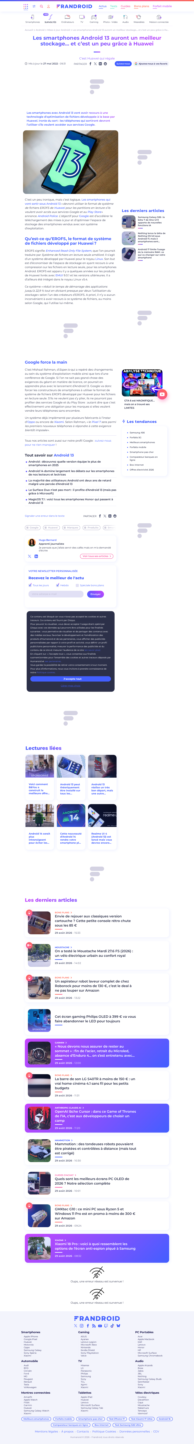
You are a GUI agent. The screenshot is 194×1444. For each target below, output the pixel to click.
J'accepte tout (73, 678)
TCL (83, 1381)
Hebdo (64, 585)
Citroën (28, 1370)
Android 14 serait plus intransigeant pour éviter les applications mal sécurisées (39, 838)
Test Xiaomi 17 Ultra (141, 1419)
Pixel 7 (96, 422)
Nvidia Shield (88, 1350)
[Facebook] (87, 1325)
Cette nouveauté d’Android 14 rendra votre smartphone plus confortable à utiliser (71, 838)
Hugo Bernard (48, 540)
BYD (26, 1368)
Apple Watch (30, 1399)
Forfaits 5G (135, 437)
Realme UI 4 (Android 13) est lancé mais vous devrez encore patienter (101, 838)
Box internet (137, 464)
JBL (140, 1373)
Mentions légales (46, 1431)
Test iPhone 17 (117, 1419)
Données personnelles (134, 1431)
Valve (83, 1355)
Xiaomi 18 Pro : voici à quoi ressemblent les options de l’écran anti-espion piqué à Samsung (95, 1246)
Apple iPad (86, 1397)
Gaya (140, 1402)
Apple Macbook (146, 1339)
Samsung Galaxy (33, 1350)
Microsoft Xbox (89, 1344)
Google (84, 216)
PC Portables (144, 1332)
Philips (84, 1373)
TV (80, 1361)
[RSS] (94, 1325)
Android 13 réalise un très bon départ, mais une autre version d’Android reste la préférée (102, 789)
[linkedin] (36, 556)
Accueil (29, 30)
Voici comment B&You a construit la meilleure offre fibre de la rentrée (38, 789)
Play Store (94, 212)
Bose (140, 1368)
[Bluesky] (118, 1325)
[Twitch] (106, 1325)
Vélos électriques (147, 1392)
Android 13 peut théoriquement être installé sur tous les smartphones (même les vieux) (70, 789)
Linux (99, 259)
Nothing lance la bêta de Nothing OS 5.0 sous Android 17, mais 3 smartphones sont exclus (152, 239)
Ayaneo (85, 1339)
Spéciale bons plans (91, 585)
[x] (29, 556)
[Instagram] (81, 1325)
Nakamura (143, 1408)
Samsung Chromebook (150, 1355)
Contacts (83, 1431)
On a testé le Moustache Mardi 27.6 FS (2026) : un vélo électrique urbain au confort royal (94, 953)
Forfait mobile (162, 6)
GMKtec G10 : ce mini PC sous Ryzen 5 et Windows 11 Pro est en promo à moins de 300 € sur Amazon (95, 1213)
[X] (75, 1325)
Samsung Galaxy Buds (150, 1379)
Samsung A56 (137, 432)
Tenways (142, 1410)
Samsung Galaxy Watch (36, 1410)
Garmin (28, 1405)
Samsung (86, 1376)
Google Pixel (30, 1339)
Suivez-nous (123, 63)
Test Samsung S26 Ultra (128, 1425)
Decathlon (143, 1399)
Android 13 (64, 455)
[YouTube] (100, 1325)
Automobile (29, 1361)
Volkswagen (30, 1387)
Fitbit (27, 1402)
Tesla (26, 1384)
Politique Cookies (104, 1431)
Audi (26, 1365)
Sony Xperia (30, 1353)
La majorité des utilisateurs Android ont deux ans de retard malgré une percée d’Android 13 (69, 482)
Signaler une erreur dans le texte (45, 515)
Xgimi (84, 1384)
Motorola (28, 1344)
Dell (140, 1342)
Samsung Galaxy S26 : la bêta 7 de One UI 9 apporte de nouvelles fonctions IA (151, 221)
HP (139, 1350)
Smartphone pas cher (142, 452)
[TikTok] (112, 1325)
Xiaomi (59, 422)
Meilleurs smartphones (142, 442)
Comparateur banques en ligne (70, 1425)
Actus (103, 6)
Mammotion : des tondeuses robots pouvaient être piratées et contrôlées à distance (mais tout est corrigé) (95, 1148)
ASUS (84, 1336)
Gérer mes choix (70, 685)
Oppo (31, 422)
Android (40, 30)
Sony (83, 1379)
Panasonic (86, 1370)
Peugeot (28, 1379)
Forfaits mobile (138, 447)
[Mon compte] (48, 6)
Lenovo (142, 1344)
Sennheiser (143, 1381)
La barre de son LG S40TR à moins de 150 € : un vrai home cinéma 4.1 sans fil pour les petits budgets (95, 1083)
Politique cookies (46, 672)
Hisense (85, 1365)
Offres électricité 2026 (142, 469)
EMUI (59, 275)
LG (82, 1368)
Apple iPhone (31, 1336)
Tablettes (84, 1392)
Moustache (143, 1405)
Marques (72, 527)
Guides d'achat (64, 1175)
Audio (139, 1361)
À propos (67, 1431)
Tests (113, 6)
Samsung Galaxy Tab (92, 1408)
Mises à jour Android (58, 30)
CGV (156, 1431)
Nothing (142, 1376)
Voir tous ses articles (95, 556)
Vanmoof (142, 1413)
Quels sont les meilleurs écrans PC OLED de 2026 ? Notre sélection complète (92, 1181)
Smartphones (116, 527)
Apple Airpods (145, 1365)
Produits (93, 527)
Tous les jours (40, 585)
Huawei (59, 208)
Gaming (83, 1332)
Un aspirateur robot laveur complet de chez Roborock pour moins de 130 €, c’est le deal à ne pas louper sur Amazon (93, 986)
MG (25, 1376)
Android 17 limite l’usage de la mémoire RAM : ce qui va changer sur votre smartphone (151, 253)
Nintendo (86, 1347)
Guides (125, 6)
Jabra (140, 1370)
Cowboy (142, 1397)
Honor (141, 1347)
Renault (28, 1381)
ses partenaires (53, 661)
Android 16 (165, 1419)
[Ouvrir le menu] (25, 6)
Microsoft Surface (147, 1353)
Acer (140, 1336)
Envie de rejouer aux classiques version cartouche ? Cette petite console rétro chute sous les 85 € (93, 920)
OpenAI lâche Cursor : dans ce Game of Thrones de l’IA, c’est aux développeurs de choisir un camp (95, 1116)
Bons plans (141, 6)
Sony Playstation (90, 1353)
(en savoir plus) (92, 650)
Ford (26, 1373)
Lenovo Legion (88, 1342)
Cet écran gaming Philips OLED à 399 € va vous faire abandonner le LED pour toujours (95, 1019)
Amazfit (28, 1397)
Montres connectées (35, 1392)
